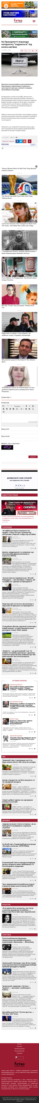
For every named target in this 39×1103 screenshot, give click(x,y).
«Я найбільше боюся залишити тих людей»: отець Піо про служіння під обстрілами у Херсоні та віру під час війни (19, 532)
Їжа (3, 756)
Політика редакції (20, 1048)
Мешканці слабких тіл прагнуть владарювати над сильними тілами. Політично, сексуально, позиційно (22, 706)
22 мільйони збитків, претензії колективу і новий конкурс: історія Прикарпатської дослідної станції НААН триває (19, 628)
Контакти (19, 1046)
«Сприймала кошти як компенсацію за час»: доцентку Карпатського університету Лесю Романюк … (18, 389)
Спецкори (19, 1053)
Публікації (7, 527)
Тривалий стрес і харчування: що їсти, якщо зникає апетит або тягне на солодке (19, 761)
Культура (6, 904)
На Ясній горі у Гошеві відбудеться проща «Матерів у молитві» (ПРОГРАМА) (19, 845)
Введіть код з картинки (10, 443)
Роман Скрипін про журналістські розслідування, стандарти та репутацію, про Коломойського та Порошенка (18, 518)
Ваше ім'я (5, 429)
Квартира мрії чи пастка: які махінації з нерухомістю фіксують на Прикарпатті (18, 605)
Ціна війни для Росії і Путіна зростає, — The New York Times (18, 1013)
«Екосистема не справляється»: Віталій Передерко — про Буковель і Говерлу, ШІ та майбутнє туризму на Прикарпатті (18, 580)
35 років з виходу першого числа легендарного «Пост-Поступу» (23, 738)
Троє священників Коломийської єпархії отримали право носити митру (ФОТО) (18, 885)
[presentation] (4, 406)
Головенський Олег (16, 684)
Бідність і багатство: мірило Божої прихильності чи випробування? (21, 722)
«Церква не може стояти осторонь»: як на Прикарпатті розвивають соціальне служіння (19, 826)
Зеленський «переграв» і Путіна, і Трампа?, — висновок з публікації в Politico (16, 988)
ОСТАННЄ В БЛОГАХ (19, 681)
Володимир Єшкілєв (16, 701)
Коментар (5, 403)
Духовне (6, 820)
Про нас (19, 1044)
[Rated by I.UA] (19, 1057)
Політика (6, 935)
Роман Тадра (14, 719)
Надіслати (33, 457)
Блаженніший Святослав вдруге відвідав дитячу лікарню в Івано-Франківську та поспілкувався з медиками (18, 864)
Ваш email (5, 436)
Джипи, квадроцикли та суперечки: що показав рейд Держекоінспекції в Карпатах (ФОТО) (18, 554)
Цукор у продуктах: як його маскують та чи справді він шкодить (18, 781)
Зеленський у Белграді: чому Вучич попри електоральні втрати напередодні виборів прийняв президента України (19, 965)
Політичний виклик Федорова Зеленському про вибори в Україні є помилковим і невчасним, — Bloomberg (18, 940)
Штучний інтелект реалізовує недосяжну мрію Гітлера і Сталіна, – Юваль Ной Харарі (22, 688)
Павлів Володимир (16, 736)
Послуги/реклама (19, 1051)
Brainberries (19, 173)
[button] (4, 406)
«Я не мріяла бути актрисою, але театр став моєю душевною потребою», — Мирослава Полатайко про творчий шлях (18, 910)
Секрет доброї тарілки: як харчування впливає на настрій (17, 801)
